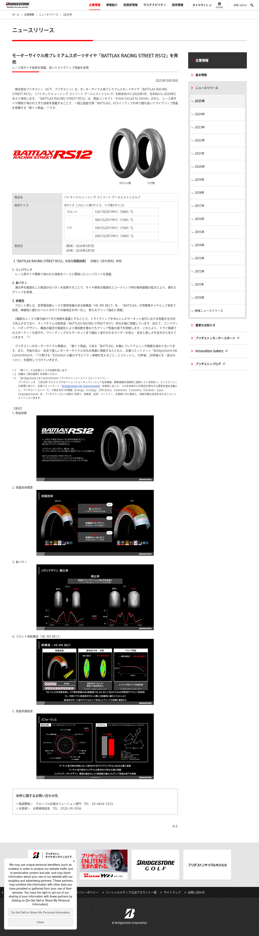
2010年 (199, 297)
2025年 (200, 101)
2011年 (199, 284)
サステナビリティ (154, 4)
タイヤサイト (200, 5)
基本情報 (201, 74)
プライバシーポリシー (84, 892)
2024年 (200, 114)
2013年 (199, 258)
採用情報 (177, 4)
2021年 (199, 153)
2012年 (199, 271)
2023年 (200, 127)
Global (219, 7)
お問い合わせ (240, 5)
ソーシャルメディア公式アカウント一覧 (131, 892)
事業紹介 (112, 4)
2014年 (199, 245)
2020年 (200, 166)
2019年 (199, 179)
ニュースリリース (48, 14)
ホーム (15, 14)
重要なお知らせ (205, 325)
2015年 (199, 232)
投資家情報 (130, 4)
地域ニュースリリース (209, 310)
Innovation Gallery (209, 351)
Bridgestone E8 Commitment (81, 386)
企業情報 (94, 4)
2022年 (200, 140)
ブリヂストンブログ (208, 364)
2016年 (199, 218)
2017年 (199, 205)
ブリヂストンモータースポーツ (215, 338)
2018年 (199, 192)
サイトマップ (172, 892)
